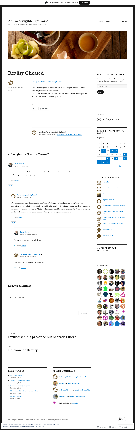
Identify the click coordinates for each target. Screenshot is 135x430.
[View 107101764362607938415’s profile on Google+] (117, 119)
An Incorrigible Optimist (28, 21)
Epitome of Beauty (108, 235)
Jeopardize (75, 403)
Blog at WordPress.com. (32, 420)
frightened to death (16, 396)
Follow (100, 92)
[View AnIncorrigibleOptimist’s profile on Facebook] (99, 119)
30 (103, 162)
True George (19, 164)
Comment (84, 313)
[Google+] (124, 419)
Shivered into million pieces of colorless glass (24, 391)
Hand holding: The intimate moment (114, 206)
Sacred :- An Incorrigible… (82, 390)
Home (107, 21)
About (115, 21)
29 (99, 162)
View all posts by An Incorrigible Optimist (69, 134)
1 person (17, 180)
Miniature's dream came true (111, 188)
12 (116, 151)
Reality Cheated (38, 82)
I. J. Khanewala (63, 396)
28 (124, 158)
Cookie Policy (42, 426)
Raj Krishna (62, 383)
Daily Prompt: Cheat (54, 82)
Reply (10, 186)
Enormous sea (107, 194)
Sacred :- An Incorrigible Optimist (20, 381)
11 (112, 151)
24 (108, 158)
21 (124, 155)
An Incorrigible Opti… (65, 377)
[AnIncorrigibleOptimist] (120, 419)
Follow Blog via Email (111, 74)
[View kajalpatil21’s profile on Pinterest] (108, 119)
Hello (100, 21)
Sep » (120, 166)
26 (116, 158)
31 (108, 162)
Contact (124, 21)
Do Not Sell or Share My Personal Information (54, 420)
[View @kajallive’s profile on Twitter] (103, 119)
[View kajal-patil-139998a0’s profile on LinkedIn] (112, 119)
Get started (84, 2)
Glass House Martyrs (16, 375)
